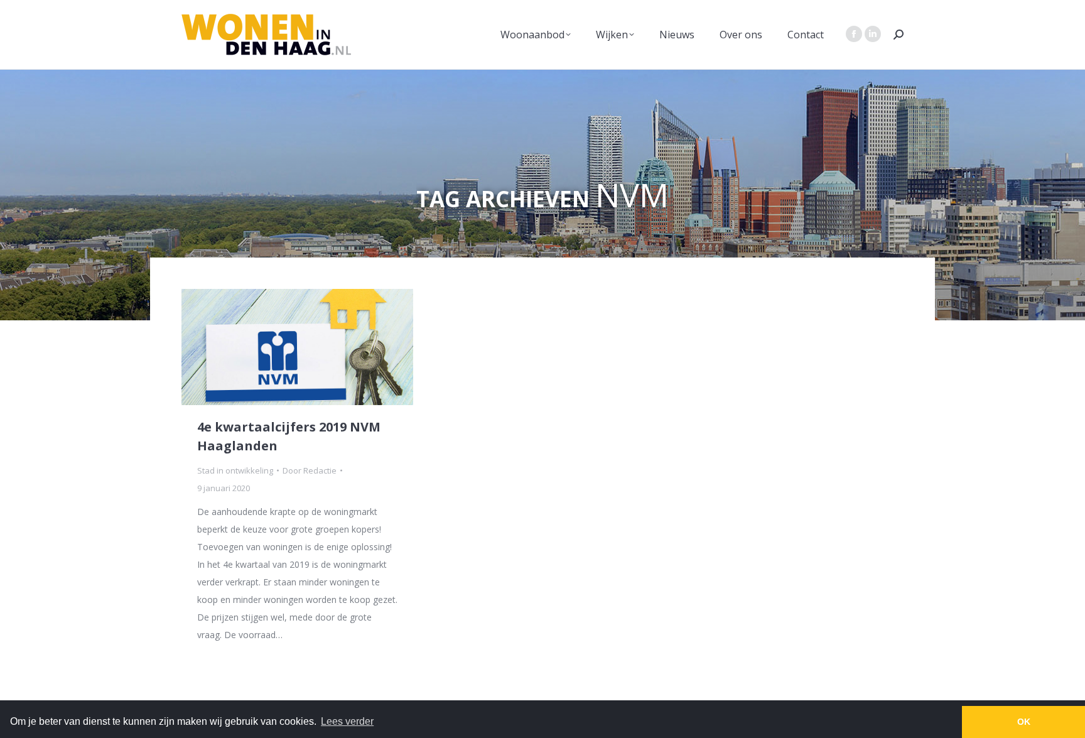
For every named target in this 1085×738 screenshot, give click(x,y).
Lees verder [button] (347, 721)
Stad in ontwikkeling (235, 470)
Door (310, 470)
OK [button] (1023, 722)
